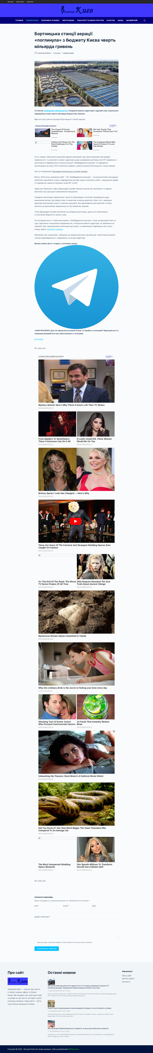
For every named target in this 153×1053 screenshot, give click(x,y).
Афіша (120, 20)
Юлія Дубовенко (54, 1011)
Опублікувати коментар (47, 949)
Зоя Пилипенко (54, 1031)
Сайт (94, 906)
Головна (19, 20)
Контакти (30, 1)
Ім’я (36, 906)
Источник (38, 339)
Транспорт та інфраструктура (90, 20)
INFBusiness (74, 1049)
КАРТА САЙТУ (20, 1)
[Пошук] (144, 20)
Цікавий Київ (131, 20)
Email (66, 906)
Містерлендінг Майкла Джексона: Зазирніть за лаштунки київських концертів (78, 1028)
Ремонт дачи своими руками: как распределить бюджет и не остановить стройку (79, 1008)
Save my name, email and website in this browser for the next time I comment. (64, 942)
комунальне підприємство (56, 111)
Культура (111, 20)
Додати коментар (42, 917)
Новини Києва (32, 20)
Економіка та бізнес (50, 20)
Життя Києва (68, 20)
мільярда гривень (55, 229)
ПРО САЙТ (10, 1)
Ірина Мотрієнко (54, 991)
